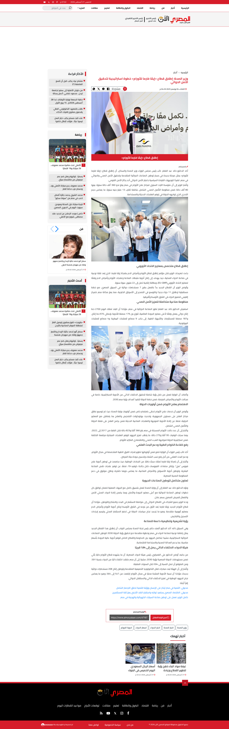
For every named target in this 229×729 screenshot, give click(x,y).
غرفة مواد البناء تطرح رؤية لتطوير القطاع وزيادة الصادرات (172, 668)
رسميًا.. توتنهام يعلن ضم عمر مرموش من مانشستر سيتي (70, 178)
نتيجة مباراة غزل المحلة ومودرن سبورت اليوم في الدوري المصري (68, 206)
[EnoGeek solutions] (47, 724)
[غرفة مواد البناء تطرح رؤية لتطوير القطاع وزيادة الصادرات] (171, 653)
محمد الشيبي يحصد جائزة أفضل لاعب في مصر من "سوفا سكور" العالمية (68, 196)
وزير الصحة (182, 628)
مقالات (94, 8)
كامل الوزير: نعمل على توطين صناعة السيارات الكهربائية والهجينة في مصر (154, 597)
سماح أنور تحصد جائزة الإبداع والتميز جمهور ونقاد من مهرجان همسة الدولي (67, 333)
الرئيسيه (184, 72)
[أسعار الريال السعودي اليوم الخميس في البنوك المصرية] (140, 653)
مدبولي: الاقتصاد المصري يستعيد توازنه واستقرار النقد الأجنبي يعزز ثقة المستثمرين (150, 592)
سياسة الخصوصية (113, 725)
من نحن (130, 725)
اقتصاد (140, 8)
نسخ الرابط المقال (160, 617)
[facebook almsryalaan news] (57, 2)
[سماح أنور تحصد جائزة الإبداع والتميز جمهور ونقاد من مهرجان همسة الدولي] (67, 246)
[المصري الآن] (174, 19)
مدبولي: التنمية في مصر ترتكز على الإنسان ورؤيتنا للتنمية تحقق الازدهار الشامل (152, 588)
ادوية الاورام (126, 628)
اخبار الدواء (155, 628)
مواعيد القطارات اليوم (69, 705)
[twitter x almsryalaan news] (49, 2)
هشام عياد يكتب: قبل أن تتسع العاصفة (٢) (69, 82)
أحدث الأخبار (75, 280)
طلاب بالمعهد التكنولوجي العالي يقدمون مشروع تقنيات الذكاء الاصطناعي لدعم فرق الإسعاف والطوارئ (68, 110)
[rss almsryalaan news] (101, 713)
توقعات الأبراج (91, 705)
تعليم (107, 8)
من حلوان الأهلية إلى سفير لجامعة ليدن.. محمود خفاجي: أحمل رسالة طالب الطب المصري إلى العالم (67, 92)
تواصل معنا (94, 725)
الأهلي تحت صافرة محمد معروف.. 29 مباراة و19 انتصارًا (65, 167)
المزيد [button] (82, 8)
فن (163, 8)
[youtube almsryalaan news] (44, 2)
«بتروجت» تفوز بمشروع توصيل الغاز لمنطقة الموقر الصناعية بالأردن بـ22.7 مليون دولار (67, 324)
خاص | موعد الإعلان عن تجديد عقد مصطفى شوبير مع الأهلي (67, 215)
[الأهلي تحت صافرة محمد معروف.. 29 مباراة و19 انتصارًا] (67, 150)
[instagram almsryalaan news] (53, 2)
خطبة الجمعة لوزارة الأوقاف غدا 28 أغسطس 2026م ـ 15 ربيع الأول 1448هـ (67, 101)
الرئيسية (185, 8)
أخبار (173, 8)
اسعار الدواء (141, 628)
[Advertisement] (114, 46)
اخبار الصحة (169, 628)
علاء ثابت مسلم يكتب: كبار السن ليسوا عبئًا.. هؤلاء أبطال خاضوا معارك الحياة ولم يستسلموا (68, 119)
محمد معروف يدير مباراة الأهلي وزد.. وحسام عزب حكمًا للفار (66, 187)
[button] (57, 229)
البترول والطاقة (123, 8)
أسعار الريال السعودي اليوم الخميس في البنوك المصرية (141, 668)
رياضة (152, 8)
